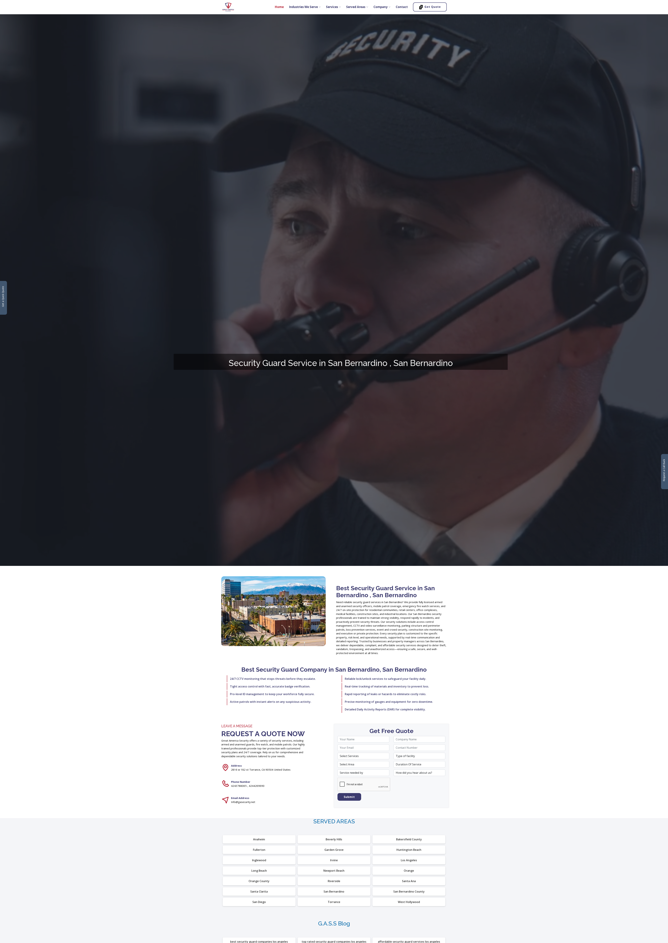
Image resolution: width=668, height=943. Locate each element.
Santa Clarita (259, 891)
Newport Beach (333, 871)
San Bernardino (334, 891)
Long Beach (259, 871)
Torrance (334, 902)
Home (279, 7)
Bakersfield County (409, 839)
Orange (409, 871)
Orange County (259, 881)
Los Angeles (409, 860)
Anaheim (259, 839)
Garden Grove (334, 850)
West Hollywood (409, 902)
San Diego (259, 902)
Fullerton (259, 850)
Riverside (334, 881)
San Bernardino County (409, 891)
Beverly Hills (334, 839)
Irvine (334, 860)
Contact (402, 7)
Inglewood (259, 860)
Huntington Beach (408, 850)
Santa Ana (409, 881)
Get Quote (432, 7)
